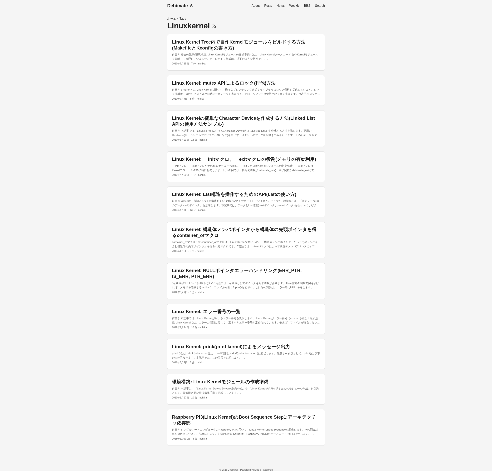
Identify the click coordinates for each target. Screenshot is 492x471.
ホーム (171, 18)
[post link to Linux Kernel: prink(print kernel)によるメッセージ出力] (246, 354)
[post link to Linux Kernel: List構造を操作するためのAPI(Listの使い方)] (246, 202)
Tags (183, 18)
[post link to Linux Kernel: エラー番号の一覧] (246, 319)
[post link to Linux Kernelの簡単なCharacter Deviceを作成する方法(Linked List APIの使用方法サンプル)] (246, 129)
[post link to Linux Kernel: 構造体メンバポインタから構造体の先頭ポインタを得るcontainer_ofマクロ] (246, 240)
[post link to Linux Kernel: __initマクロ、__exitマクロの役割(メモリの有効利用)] (246, 167)
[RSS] (214, 25)
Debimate (177, 5)
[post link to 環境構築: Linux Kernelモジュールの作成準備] (246, 389)
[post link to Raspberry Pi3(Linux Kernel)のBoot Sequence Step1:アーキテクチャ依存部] (246, 427)
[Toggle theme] (191, 6)
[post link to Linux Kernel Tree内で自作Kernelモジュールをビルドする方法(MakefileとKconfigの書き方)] (246, 52)
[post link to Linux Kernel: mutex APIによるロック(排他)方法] (246, 90)
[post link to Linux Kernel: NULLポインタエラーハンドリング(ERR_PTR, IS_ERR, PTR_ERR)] (246, 281)
